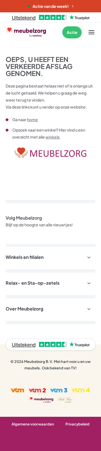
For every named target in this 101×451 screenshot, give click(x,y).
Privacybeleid (77, 424)
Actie (72, 32)
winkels (52, 136)
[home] (50, 153)
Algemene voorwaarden (33, 424)
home (32, 119)
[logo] (26, 32)
